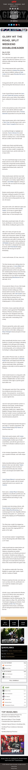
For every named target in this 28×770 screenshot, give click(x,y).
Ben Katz (13, 604)
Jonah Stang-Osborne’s (8, 479)
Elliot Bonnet (15, 277)
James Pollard (6, 427)
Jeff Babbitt (5, 243)
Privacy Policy (14, 768)
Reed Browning (14, 510)
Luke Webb (10, 181)
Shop (23, 4)
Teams (5, 4)
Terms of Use (14, 766)
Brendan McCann (19, 74)
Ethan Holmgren (6, 331)
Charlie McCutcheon (13, 95)
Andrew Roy (16, 70)
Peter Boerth (13, 246)
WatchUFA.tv (14, 6)
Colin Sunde (18, 293)
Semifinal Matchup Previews (9, 731)
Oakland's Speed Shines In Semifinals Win (13, 724)
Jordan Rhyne (13, 492)
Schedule (11, 4)
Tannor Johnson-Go (13, 133)
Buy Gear (4, 653)
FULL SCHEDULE (14, 680)
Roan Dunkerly (6, 508)
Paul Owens (18, 427)
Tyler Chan (6, 122)
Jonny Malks (17, 266)
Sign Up (4, 656)
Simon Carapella (11, 124)
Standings (18, 4)
